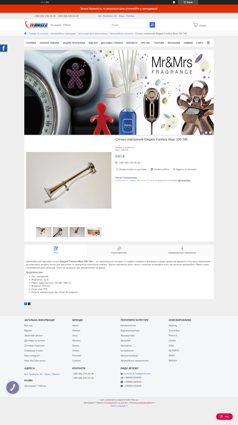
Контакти (131, 43)
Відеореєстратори (130, 330)
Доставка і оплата (112, 43)
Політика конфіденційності (142, 403)
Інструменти (127, 350)
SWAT (172, 355)
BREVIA (173, 360)
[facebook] (25, 304)
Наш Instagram (32, 355)
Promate (76, 355)
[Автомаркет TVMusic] (36, 24)
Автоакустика (128, 335)
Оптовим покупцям (34, 345)
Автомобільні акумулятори (135, 360)
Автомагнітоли (128, 325)
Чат (227, 416)
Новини (188, 43)
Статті (199, 43)
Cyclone (76, 360)
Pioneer (76, 330)
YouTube (159, 43)
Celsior (172, 340)
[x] (29, 304)
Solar (171, 345)
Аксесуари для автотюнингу (93, 33)
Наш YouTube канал (34, 360)
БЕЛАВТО (174, 350)
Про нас (145, 43)
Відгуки (93, 43)
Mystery (76, 340)
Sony (75, 335)
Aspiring (173, 325)
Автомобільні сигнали (121, 33)
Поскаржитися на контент (116, 403)
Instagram (174, 43)
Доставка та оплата (34, 340)
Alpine (75, 325)
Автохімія (125, 340)
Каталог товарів (49, 43)
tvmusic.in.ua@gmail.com (138, 373)
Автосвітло (126, 345)
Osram (75, 350)
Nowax (75, 345)
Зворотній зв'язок (33, 335)
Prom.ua (134, 400)
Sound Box (174, 330)
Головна (31, 43)
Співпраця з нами (33, 350)
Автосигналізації (129, 355)
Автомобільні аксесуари (63, 33)
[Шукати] (152, 25)
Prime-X (173, 335)
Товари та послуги (38, 33)
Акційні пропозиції (74, 43)
